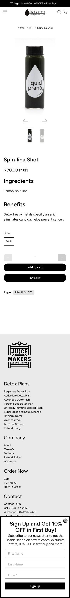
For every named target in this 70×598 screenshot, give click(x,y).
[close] (65, 521)
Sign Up (35, 586)
